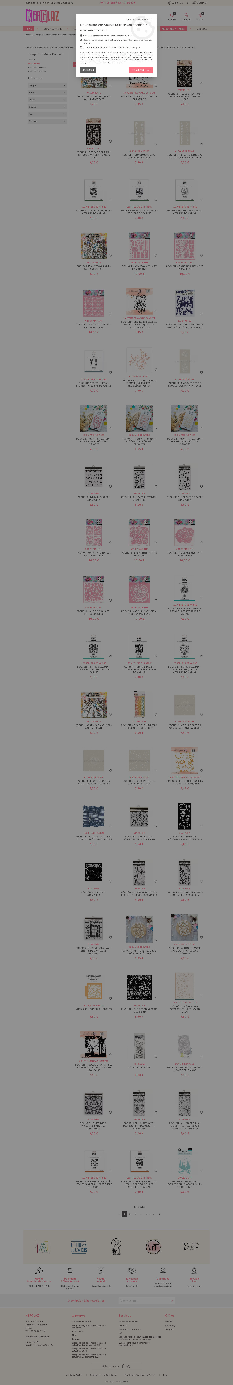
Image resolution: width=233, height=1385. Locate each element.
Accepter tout (142, 70)
